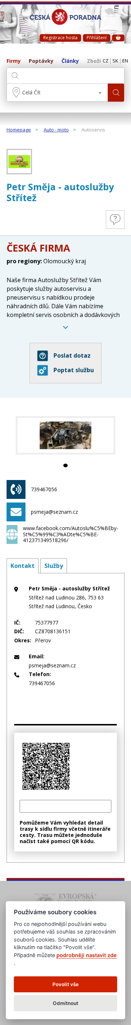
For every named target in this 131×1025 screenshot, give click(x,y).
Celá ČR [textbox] (31, 92)
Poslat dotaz (72, 355)
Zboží (94, 61)
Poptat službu (73, 370)
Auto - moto (56, 130)
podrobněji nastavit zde (86, 955)
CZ (105, 61)
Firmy (14, 61)
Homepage (19, 130)
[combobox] (57, 92)
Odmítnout (65, 1003)
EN (125, 61)
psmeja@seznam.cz (54, 511)
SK (115, 61)
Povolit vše (65, 984)
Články (70, 61)
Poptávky (41, 61)
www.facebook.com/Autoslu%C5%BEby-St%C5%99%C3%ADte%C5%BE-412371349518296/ (70, 534)
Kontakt (23, 566)
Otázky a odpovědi (115, 219)
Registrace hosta (60, 37)
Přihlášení (97, 37)
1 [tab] (65, 465)
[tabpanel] (65, 435)
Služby (53, 566)
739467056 (44, 489)
